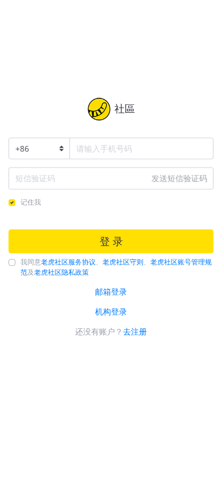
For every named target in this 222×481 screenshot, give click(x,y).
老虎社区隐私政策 (61, 273)
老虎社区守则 (122, 262)
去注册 (135, 332)
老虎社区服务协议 (68, 262)
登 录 (111, 241)
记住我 (30, 202)
